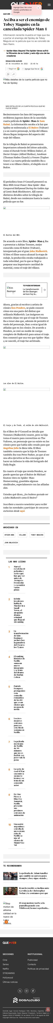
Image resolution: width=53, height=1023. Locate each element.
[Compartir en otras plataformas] (13, 74)
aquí (22, 511)
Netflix (6, 968)
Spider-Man (9, 535)
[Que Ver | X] (20, 991)
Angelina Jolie (11, 448)
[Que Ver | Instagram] (26, 991)
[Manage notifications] (48, 1009)
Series (6, 964)
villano (22, 535)
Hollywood (8, 977)
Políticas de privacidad (38, 968)
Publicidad (33, 960)
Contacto (32, 964)
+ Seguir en (12, 69)
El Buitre (33, 127)
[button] (49, 5)
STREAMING (9, 973)
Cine (5, 960)
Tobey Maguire (37, 535)
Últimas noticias (10, 982)
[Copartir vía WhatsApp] (8, 74)
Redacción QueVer (14, 61)
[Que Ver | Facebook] (33, 991)
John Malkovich (38, 251)
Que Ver (6, 14)
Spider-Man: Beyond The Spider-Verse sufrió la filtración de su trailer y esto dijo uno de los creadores (28, 53)
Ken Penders (18, 307)
